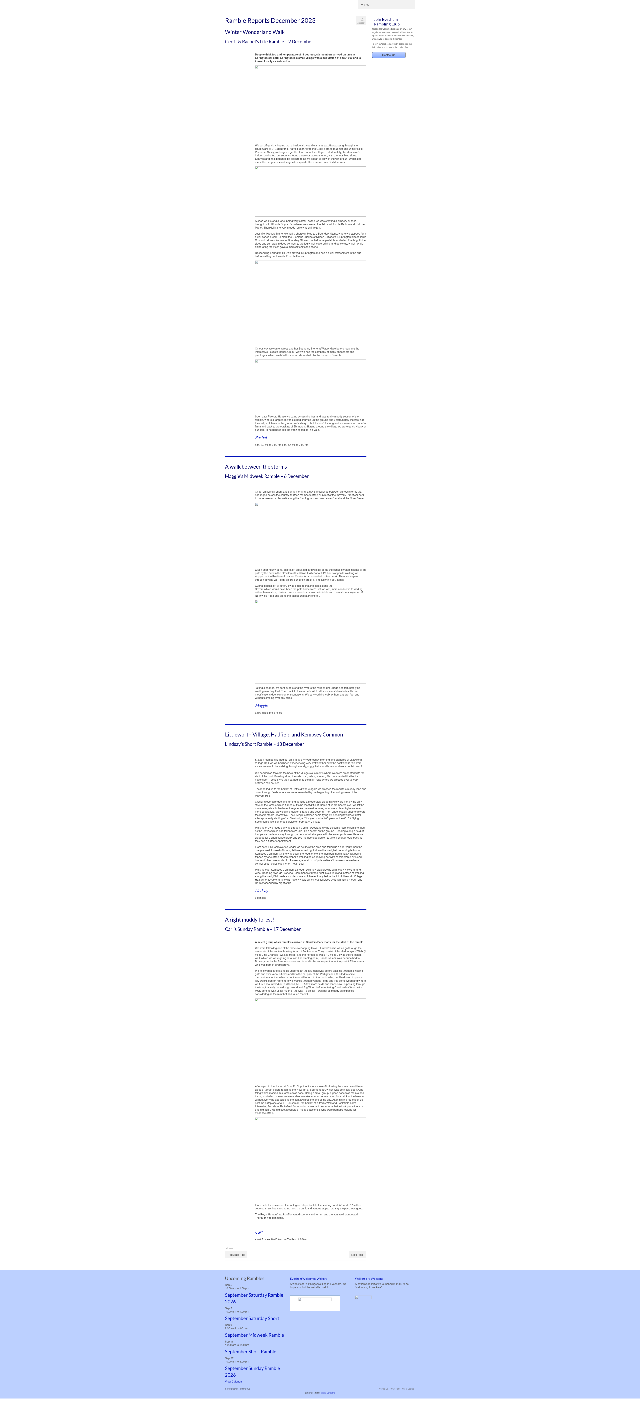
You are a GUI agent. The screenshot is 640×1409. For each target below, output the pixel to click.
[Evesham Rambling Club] (255, 5)
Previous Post (236, 1255)
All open (229, 1248)
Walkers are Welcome (369, 1278)
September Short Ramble (250, 1351)
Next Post (357, 1255)
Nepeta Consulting (328, 1393)
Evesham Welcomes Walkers (308, 1278)
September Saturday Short (252, 1318)
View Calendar (234, 1381)
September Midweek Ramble (254, 1335)
